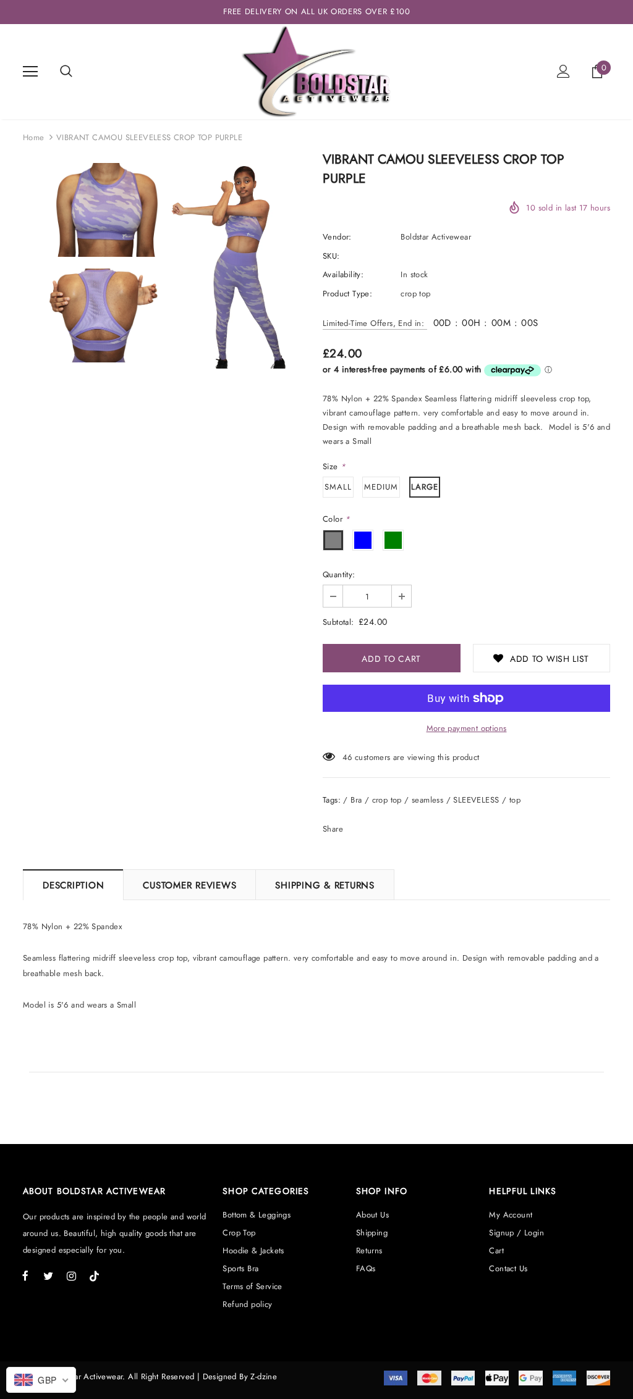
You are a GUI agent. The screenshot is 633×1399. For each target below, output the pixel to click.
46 (347, 757)
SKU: (331, 256)
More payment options (467, 728)
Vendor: (337, 237)
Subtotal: (338, 622)
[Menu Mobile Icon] (30, 71)
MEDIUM (381, 487)
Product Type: (347, 293)
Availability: (343, 274)
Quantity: (339, 574)
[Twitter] (48, 1275)
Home (34, 137)
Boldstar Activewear (436, 237)
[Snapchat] (94, 1275)
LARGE (424, 487)
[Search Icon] (66, 71)
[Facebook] (25, 1275)
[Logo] (316, 71)
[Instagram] (71, 1275)
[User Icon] (563, 71)
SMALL (338, 487)
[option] (93, 265)
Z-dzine (263, 1376)
